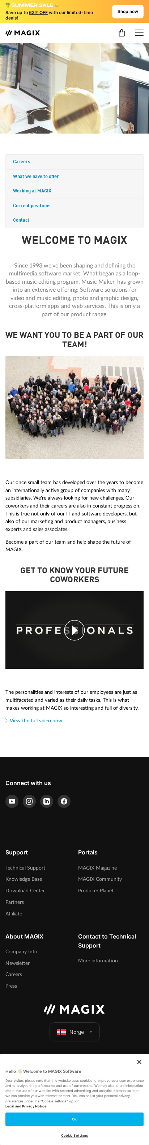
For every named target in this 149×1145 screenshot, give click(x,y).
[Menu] (139, 33)
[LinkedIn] (46, 801)
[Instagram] (29, 801)
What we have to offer (36, 176)
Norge (76, 1032)
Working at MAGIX (32, 191)
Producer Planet (96, 890)
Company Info (21, 951)
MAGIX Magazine (97, 868)
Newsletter (17, 963)
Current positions (32, 206)
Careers (21, 162)
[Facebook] (64, 801)
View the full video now (36, 720)
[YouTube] (11, 801)
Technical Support (25, 868)
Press (11, 986)
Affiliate (13, 914)
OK (74, 1119)
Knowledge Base (23, 879)
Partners (14, 902)
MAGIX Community (100, 879)
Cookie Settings (74, 1135)
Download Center (25, 890)
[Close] (139, 1062)
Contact (21, 220)
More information (98, 960)
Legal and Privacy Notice (26, 1106)
